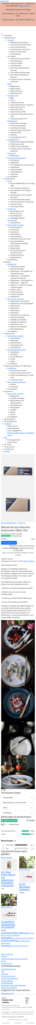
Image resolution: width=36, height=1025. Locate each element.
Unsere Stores (6, 963)
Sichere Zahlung (7, 981)
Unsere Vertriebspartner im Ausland (14, 959)
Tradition (10, 40)
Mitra (5, 808)
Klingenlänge (8, 797)
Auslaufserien (12, 220)
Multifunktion (12, 121)
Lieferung (4, 974)
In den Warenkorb (9, 543)
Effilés (9, 84)
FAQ (2, 972)
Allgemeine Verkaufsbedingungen (13, 985)
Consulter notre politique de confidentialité (13, 1016)
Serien (9, 181)
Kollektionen (11, 264)
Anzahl (3, 539)
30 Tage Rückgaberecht (9, 978)
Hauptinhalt (4, 1)
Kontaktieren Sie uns (8, 969)
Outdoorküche (12, 96)
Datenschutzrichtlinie (9, 988)
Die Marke (8, 424)
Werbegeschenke (7, 993)
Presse (3, 961)
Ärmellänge (7, 813)
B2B (5, 437)
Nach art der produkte (15, 225)
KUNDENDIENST (7, 983)
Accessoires (11, 153)
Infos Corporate (7, 954)
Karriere (4, 956)
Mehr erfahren (25, 6)
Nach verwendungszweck (16, 158)
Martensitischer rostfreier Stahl (14, 803)
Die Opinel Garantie (8, 976)
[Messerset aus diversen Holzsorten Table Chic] (18, 637)
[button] (33, 27)
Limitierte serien (13, 139)
